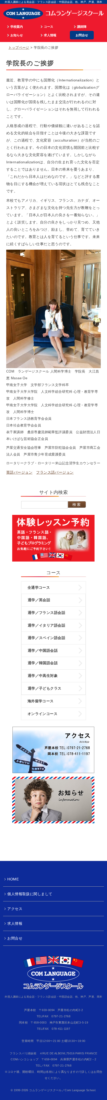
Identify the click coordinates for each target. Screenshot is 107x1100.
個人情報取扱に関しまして (29, 894)
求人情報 (50, 35)
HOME (13, 879)
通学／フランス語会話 (46, 613)
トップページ (18, 48)
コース (48, 27)
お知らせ (16, 35)
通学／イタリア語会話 (46, 625)
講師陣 (81, 27)
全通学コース (39, 587)
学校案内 (16, 27)
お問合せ (82, 35)
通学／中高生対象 (43, 676)
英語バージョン (19, 472)
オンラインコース (42, 714)
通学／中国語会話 (43, 650)
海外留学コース (41, 701)
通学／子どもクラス (45, 688)
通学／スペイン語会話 (46, 638)
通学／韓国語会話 (43, 663)
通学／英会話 (39, 600)
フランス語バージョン (54, 472)
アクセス (14, 909)
